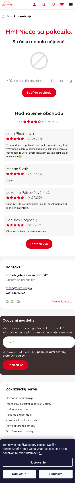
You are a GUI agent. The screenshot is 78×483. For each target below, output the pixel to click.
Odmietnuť (19, 474)
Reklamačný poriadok (19, 419)
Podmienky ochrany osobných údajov (28, 407)
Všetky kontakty (59, 301)
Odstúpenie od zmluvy (19, 435)
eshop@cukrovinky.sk (19, 288)
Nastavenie (38, 462)
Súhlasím (55, 474)
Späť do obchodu (37, 92)
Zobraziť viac (37, 244)
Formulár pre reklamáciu (20, 429)
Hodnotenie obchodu (37, 113)
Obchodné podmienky (19, 402)
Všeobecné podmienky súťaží (23, 424)
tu (40, 453)
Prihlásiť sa (15, 369)
